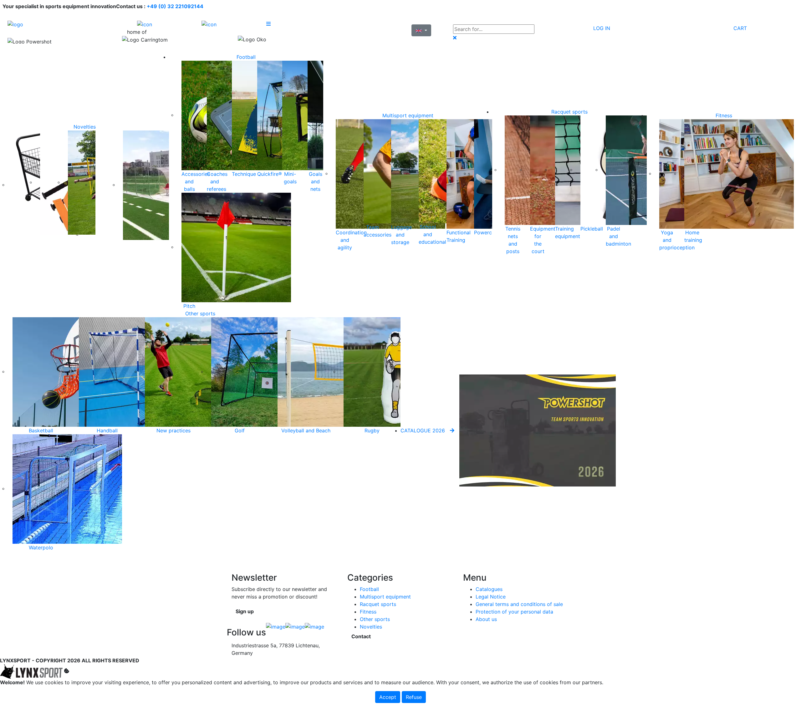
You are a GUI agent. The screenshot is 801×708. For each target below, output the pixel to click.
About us (486, 619)
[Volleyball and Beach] (332, 371)
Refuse (414, 697)
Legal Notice (491, 596)
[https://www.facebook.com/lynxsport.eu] (275, 628)
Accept (387, 697)
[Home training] (739, 173)
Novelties (85, 127)
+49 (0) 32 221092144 (175, 6)
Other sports (200, 313)
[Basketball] (67, 371)
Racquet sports (569, 112)
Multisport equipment (407, 115)
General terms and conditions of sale (519, 604)
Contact (361, 636)
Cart (740, 28)
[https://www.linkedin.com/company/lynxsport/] (295, 628)
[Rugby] (398, 371)
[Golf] (266, 371)
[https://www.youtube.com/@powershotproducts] (314, 628)
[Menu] (298, 24)
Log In (601, 28)
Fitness (724, 115)
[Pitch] (236, 247)
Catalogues (489, 589)
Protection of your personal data (514, 612)
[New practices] (199, 371)
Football (246, 57)
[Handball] (133, 371)
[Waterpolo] (67, 488)
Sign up (245, 611)
